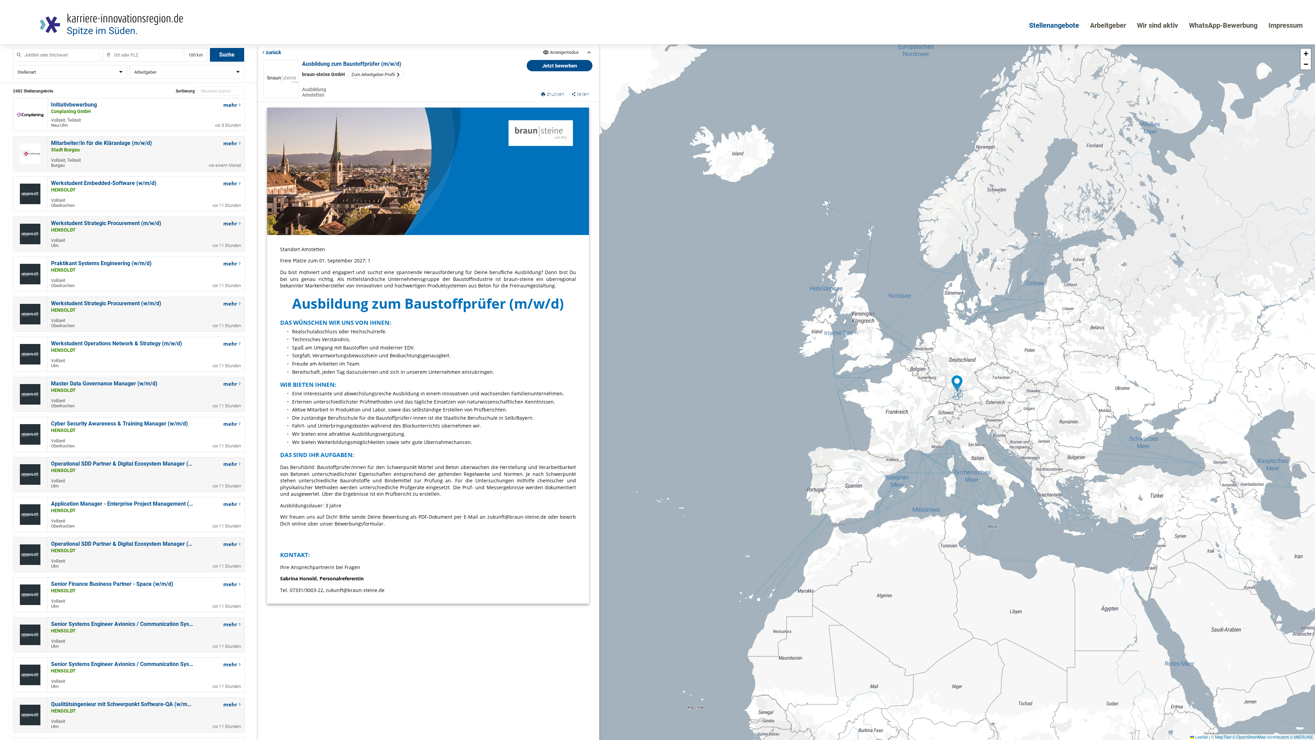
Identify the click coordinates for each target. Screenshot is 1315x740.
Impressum (1285, 25)
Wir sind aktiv (1157, 25)
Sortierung (185, 91)
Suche (227, 54)
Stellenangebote (1054, 25)
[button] (957, 383)
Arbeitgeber (1108, 25)
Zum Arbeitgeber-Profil (373, 74)
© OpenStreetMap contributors (1260, 737)
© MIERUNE (1301, 737)
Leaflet (1201, 737)
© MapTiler (1221, 737)
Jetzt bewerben (559, 66)
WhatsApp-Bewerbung (1223, 25)
